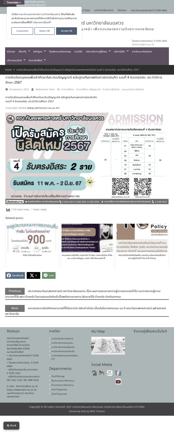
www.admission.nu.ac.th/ (43, 108)
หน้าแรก (11, 52)
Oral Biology (58, 376)
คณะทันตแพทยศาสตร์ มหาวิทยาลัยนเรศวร (39, 14)
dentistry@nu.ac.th (143, 44)
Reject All (44, 31)
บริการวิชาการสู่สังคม (96, 52)
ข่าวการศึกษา (67, 89)
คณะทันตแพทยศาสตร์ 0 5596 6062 (149, 10)
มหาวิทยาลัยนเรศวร (103, 10)
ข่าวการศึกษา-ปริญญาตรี (88, 89)
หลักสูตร (37, 52)
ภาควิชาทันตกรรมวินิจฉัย (63, 351)
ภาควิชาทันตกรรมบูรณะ (62, 343)
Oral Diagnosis (59, 389)
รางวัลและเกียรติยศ (142, 52)
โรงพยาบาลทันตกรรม (60, 52)
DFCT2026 (84, 10)
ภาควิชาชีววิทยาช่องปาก (62, 338)
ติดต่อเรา (122, 10)
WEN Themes (97, 411)
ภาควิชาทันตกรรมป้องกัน (63, 347)
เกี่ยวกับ (23, 52)
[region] (44, 22)
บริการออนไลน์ (14, 60)
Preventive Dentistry (62, 385)
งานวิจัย (78, 52)
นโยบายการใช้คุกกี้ (41, 22)
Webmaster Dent (45, 89)
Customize (22, 31)
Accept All (66, 31)
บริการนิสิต (119, 52)
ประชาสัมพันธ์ (35, 60)
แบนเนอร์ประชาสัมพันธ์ (132, 89)
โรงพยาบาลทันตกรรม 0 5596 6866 (149, 41)
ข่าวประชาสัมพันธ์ (110, 89)
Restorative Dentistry (63, 380)
